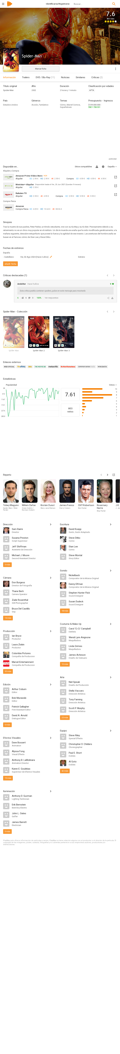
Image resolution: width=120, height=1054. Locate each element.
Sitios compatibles (83, 166)
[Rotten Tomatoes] (68, 368)
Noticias (65, 77)
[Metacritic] (54, 368)
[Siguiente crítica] (114, 275)
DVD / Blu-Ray (45, 77)
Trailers (26, 77)
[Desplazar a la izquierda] (107, 311)
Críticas (97, 77)
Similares (80, 77)
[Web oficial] (9, 368)
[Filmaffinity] (21, 368)
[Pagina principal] (9, 6)
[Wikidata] (103, 368)
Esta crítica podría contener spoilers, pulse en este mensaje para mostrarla (52, 291)
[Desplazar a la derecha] (114, 311)
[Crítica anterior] (107, 275)
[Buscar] (114, 4)
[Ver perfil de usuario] (7, 284)
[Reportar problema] (97, 167)
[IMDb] (30, 368)
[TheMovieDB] (41, 368)
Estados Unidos (10, 105)
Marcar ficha (40, 69)
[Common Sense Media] (87, 368)
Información (9, 77)
